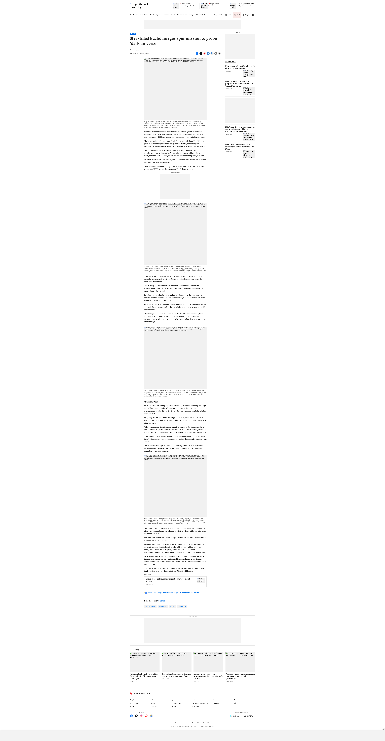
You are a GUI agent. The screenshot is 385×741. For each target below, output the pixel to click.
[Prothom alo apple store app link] (248, 716)
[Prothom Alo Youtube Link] (147, 716)
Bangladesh (134, 15)
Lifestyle (191, 15)
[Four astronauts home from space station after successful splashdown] (240, 662)
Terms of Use (196, 723)
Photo (236, 703)
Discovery (162, 607)
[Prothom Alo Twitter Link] (137, 716)
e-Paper (153, 707)
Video (132, 707)
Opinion (158, 15)
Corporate (216, 703)
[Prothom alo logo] (140, 694)
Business (166, 15)
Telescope (182, 607)
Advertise (186, 723)
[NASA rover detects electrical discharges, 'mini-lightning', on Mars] (249, 154)
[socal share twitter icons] (201, 54)
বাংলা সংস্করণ (195, 707)
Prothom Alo (177, 723)
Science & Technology (200, 703)
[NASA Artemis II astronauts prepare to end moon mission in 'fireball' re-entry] (249, 91)
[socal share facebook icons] (197, 54)
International (144, 15)
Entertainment (182, 15)
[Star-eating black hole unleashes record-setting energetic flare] (176, 662)
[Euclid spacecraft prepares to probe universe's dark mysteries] (201, 580)
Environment (176, 703)
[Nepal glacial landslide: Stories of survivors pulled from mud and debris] (204, 6)
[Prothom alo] (139, 6)
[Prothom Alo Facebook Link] (132, 716)
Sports (152, 15)
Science (133, 33)
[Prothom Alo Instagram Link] (142, 716)
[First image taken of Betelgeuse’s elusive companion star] (249, 74)
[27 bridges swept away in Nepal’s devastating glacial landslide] (233, 6)
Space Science (150, 607)
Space (172, 607)
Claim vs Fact (200, 15)
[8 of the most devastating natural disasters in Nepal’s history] (176, 6)
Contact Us (206, 723)
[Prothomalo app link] (234, 716)
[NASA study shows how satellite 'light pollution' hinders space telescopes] (145, 662)
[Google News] (151, 716)
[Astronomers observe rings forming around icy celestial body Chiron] (208, 662)
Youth (173, 15)
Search (174, 707)
